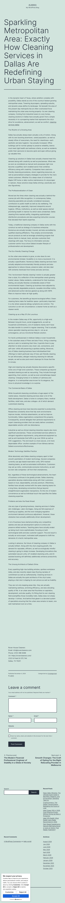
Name (10, 716)
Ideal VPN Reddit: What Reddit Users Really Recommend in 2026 (51, 820)
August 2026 (47, 841)
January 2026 (47, 860)
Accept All (16, 896)
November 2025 (48, 866)
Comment (12, 696)
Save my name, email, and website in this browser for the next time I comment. (31, 737)
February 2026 (48, 858)
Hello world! (27, 841)
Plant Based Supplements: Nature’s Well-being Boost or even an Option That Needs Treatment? (52, 827)
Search (6, 789)
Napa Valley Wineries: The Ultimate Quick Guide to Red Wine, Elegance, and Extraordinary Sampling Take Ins (51, 796)
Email (36, 716)
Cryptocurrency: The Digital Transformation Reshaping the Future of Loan (51, 805)
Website (11, 726)
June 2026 (46, 847)
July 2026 (46, 844)
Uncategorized (52, 673)
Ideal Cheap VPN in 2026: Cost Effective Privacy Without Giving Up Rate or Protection (52, 813)
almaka (32, 5)
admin (12, 676)
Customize (9, 892)
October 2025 (48, 868)
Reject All (22, 892)
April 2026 (46, 852)
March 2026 (47, 855)
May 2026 (46, 849)
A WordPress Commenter (12, 841)
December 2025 (48, 863)
